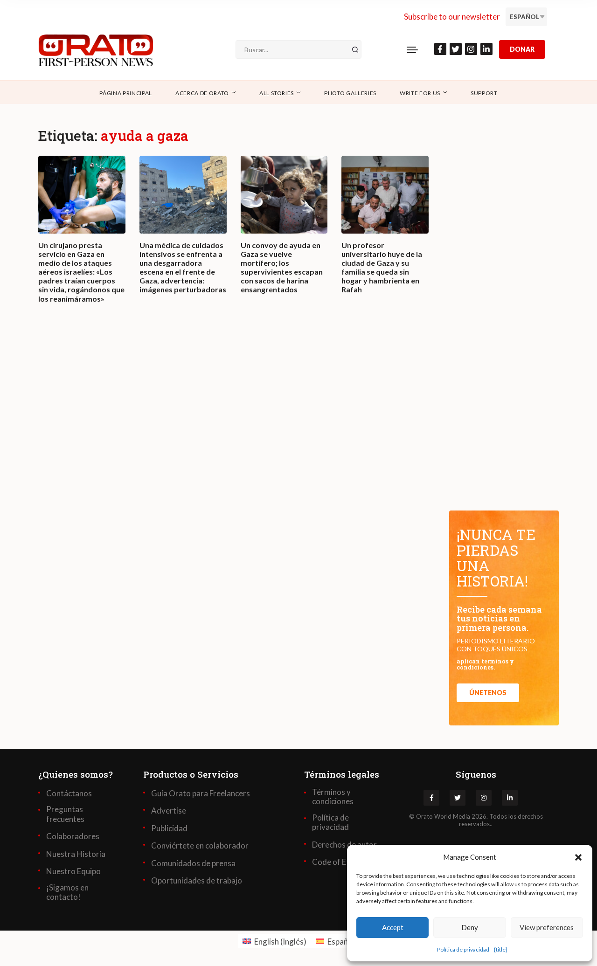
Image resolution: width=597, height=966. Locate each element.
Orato (424, 816)
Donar (522, 49)
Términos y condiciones (333, 796)
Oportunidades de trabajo (196, 880)
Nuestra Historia (75, 854)
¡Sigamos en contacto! (67, 892)
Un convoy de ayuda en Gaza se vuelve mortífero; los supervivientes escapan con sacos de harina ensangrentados (282, 267)
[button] (578, 857)
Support (484, 93)
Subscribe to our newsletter (452, 16)
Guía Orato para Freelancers (200, 793)
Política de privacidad (463, 949)
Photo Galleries (350, 93)
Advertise (168, 810)
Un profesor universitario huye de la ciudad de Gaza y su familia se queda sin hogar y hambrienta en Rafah (381, 267)
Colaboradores (72, 836)
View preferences (547, 927)
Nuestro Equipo (73, 871)
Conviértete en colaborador (200, 845)
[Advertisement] (233, 450)
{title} (500, 949)
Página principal (125, 93)
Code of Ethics (337, 862)
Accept (392, 927)
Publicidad (169, 828)
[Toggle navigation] (412, 49)
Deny (469, 927)
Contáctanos (69, 793)
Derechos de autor (344, 844)
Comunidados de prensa (193, 863)
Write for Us (420, 93)
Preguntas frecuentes (65, 814)
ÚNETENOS (488, 693)
